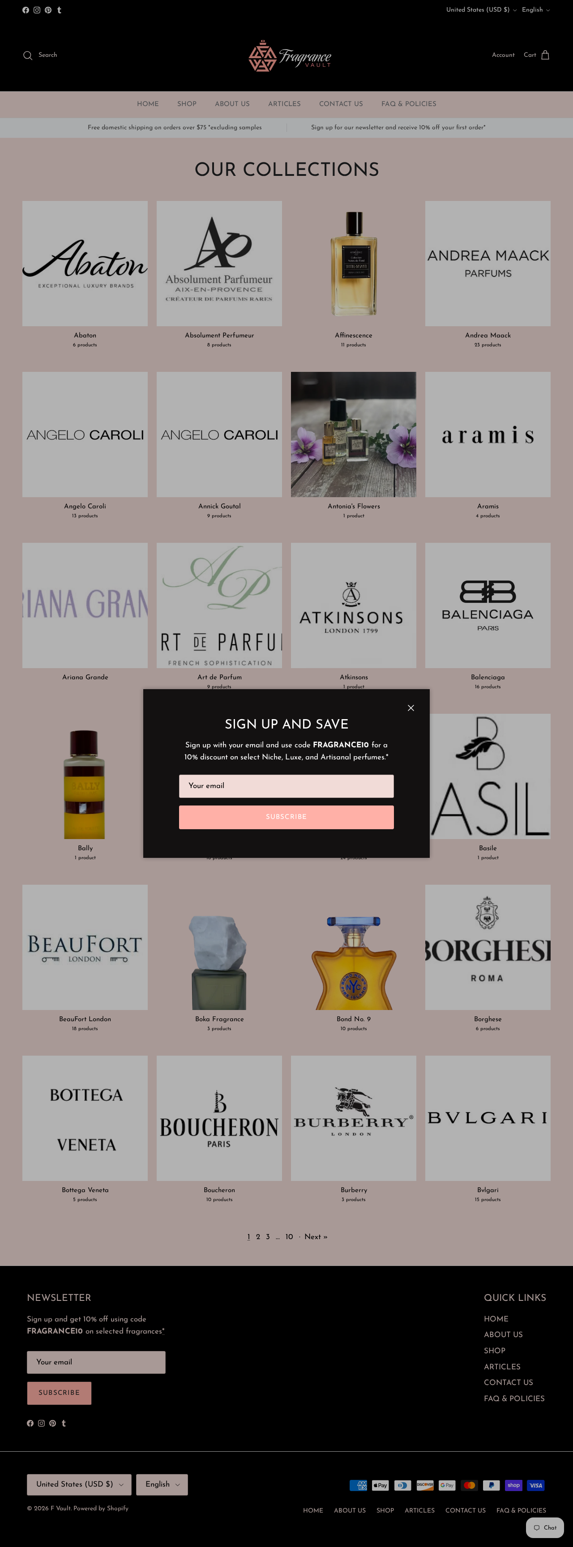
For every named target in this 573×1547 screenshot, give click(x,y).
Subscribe (287, 817)
